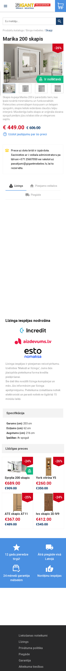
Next (61, 63)
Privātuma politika (31, 648)
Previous (4, 64)
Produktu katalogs (13, 30)
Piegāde (24, 654)
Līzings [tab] (18, 185)
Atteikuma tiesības (31, 666)
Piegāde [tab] (35, 194)
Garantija (25, 660)
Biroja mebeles (34, 30)
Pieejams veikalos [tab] (46, 185)
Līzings (24, 642)
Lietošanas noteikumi (33, 635)
